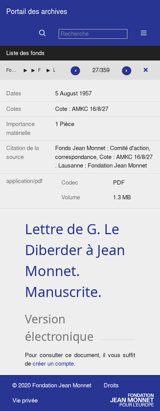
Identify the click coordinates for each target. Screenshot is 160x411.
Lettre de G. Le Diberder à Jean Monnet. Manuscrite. (54, 70)
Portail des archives (36, 11)
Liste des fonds (25, 53)
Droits (111, 385)
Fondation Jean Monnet (61, 385)
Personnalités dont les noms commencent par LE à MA (39, 70)
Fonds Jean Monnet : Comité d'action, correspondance (11, 70)
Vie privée (25, 400)
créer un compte (53, 363)
